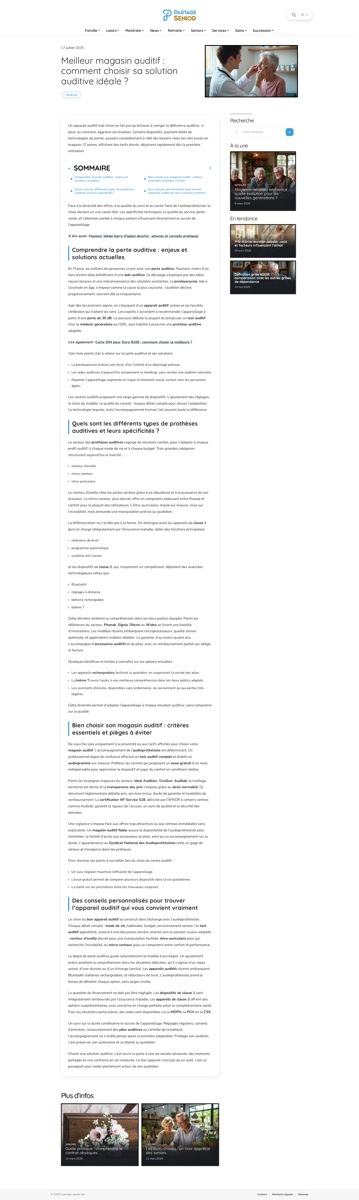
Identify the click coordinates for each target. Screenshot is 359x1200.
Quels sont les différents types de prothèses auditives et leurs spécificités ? (104, 191)
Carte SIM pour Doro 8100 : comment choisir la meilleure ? (143, 342)
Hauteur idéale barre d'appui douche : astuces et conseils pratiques (143, 236)
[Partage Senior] (179, 14)
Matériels (72, 94)
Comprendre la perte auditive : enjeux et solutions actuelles (101, 179)
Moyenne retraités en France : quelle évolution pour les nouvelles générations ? (262, 193)
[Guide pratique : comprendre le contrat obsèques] (99, 1135)
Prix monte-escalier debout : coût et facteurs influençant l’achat (261, 243)
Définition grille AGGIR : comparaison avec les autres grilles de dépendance (263, 278)
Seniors (70, 1144)
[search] (294, 15)
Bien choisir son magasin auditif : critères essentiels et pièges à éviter (175, 179)
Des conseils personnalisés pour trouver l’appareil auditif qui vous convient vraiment (176, 191)
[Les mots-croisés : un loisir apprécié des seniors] (180, 1135)
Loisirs (151, 1144)
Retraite (240, 185)
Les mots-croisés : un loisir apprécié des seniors (178, 1150)
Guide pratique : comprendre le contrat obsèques (93, 1150)
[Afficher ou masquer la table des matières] (161, 168)
